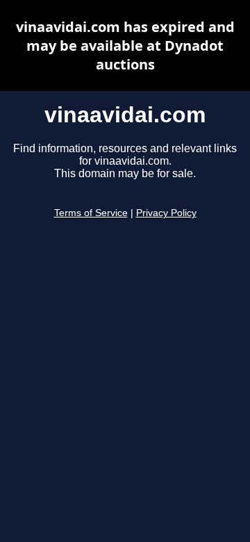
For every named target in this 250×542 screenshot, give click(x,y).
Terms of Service (91, 213)
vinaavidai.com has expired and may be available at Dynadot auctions (125, 45)
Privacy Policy (166, 213)
